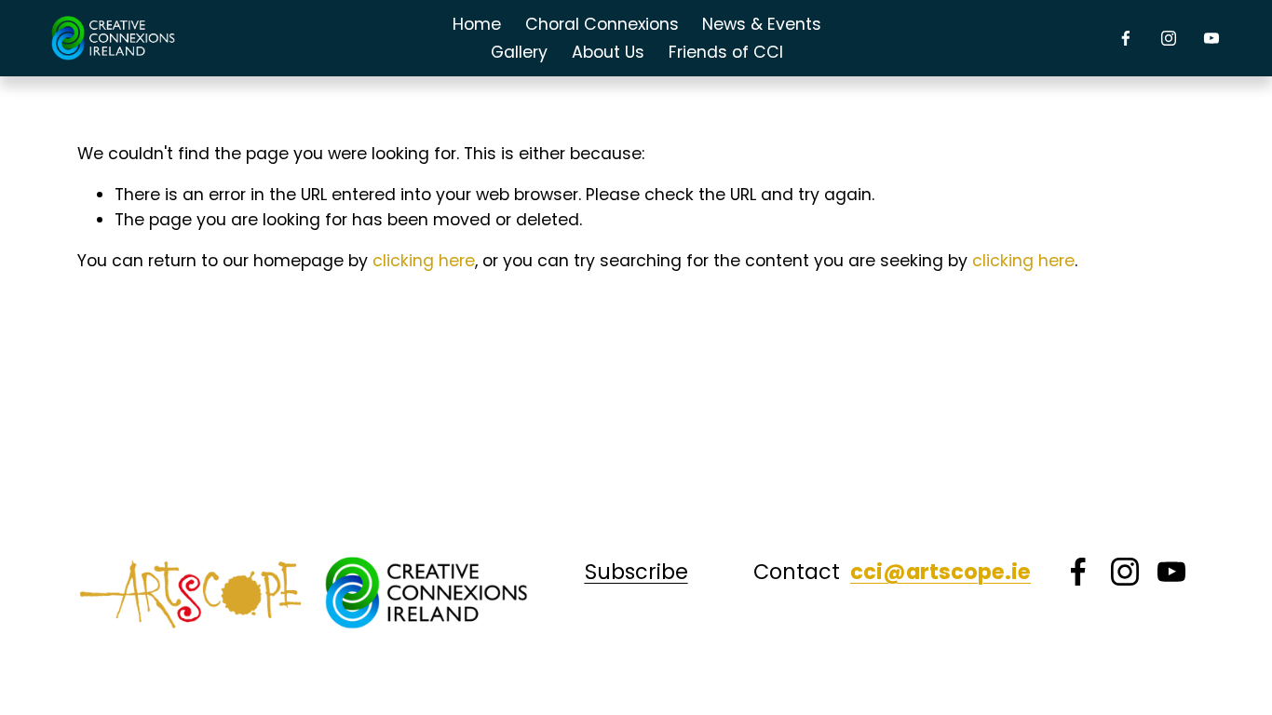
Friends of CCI (726, 52)
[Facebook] (1125, 38)
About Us (608, 52)
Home (477, 24)
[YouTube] (1211, 38)
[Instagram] (1168, 38)
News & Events (761, 24)
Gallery (519, 52)
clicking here (423, 261)
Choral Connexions (602, 24)
